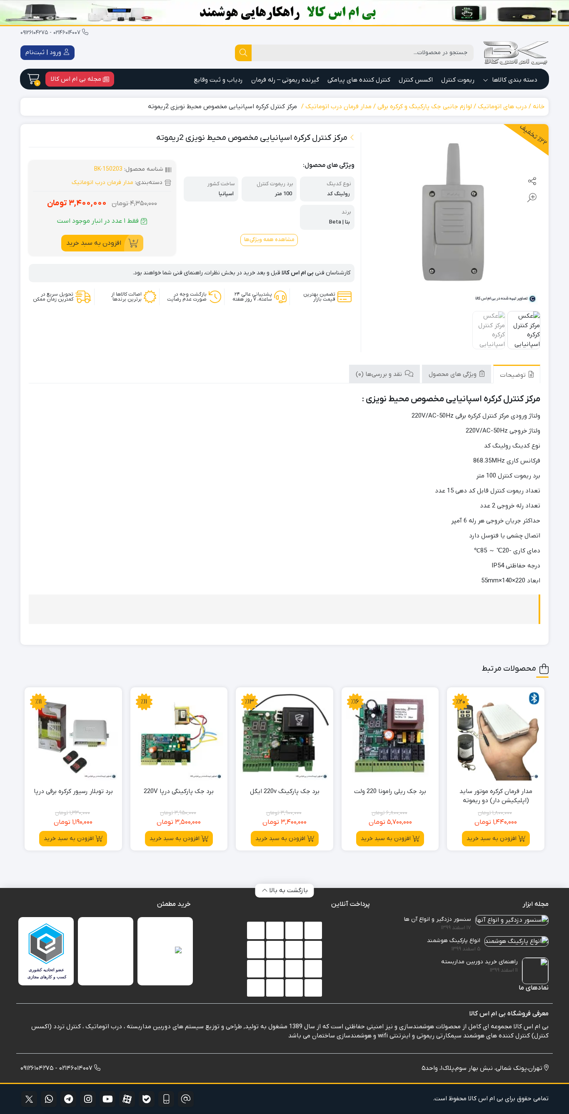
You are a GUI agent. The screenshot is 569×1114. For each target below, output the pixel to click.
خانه (538, 106)
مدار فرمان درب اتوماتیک (338, 106)
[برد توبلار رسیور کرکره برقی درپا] (73, 736)
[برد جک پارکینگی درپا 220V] (179, 736)
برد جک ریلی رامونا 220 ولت (390, 791)
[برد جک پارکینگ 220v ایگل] (284, 736)
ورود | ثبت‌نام (44, 52)
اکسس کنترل (416, 80)
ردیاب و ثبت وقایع (218, 80)
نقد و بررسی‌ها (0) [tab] (380, 374)
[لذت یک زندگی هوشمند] (284, 12)
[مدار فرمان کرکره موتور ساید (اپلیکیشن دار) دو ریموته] (495, 736)
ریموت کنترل (457, 80)
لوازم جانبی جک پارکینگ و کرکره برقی (424, 106)
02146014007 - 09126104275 (51, 33)
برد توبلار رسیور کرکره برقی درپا (73, 791)
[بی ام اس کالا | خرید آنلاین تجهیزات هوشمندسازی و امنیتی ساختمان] (515, 53)
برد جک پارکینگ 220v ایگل (284, 791)
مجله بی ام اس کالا (77, 79)
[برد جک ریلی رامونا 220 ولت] (390, 736)
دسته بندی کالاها (513, 80)
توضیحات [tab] (513, 375)
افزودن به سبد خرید (93, 243)
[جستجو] (243, 53)
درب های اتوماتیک (502, 106)
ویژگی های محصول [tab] (453, 374)
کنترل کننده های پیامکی (358, 80)
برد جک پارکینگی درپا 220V (179, 791)
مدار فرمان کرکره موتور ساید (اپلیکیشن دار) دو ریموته (495, 796)
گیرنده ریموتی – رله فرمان (285, 80)
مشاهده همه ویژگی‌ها (269, 239)
